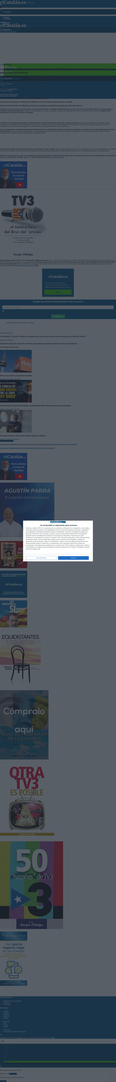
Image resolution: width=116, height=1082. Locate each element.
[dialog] (58, 541)
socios (43, 528)
